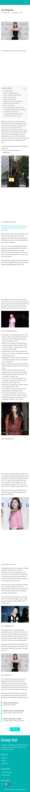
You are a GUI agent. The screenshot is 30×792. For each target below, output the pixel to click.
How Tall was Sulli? (9, 105)
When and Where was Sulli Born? (13, 95)
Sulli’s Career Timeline (10, 97)
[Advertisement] (15, 69)
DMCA (4, 761)
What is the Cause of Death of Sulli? (13, 101)
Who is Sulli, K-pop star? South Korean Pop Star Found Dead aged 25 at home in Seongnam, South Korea (14, 228)
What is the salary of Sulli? (14, 116)
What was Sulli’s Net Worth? (11, 103)
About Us (4, 758)
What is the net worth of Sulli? (14, 114)
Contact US (5, 764)
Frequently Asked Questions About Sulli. (15, 109)
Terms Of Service (7, 772)
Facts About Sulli (8, 91)
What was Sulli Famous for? (11, 93)
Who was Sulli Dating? (10, 99)
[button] (27, 2)
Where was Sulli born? (12, 111)
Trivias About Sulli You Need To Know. (14, 107)
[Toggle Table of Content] (24, 88)
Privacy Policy (6, 775)
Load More (15, 729)
